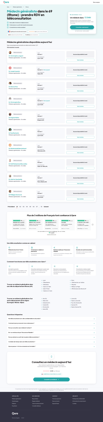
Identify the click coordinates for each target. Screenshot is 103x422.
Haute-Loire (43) (75, 300)
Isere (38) (45, 309)
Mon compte (96, 2)
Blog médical (35, 398)
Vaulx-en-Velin (47, 286)
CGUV (22, 417)
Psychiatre (14, 405)
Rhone (27, 7)
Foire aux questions (56, 398)
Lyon (44, 280)
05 (30, 206)
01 (17, 206)
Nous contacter (55, 401)
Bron (73, 280)
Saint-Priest (46, 288)
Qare (8, 7)
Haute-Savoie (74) (76, 307)
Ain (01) (45, 298)
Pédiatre (14, 403)
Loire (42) (73, 298)
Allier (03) (45, 300)
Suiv (46, 206)
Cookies (74, 403)
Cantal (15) (45, 305)
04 (27, 206)
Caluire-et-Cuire (47, 291)
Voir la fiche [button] (80, 60)
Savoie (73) (74, 305)
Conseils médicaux (36, 405)
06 (33, 206)
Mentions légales (16, 417)
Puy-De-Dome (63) (76, 303)
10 (41, 206)
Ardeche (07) (46, 303)
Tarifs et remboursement (38, 403)
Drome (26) (46, 307)
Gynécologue (15, 401)
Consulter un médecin (50, 379)
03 (23, 206)
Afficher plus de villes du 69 (79, 288)
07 (37, 206)
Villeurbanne (46, 282)
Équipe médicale (36, 401)
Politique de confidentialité (79, 398)
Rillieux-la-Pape (76, 286)
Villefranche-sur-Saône (78, 282)
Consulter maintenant (82, 27)
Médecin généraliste (17, 7)
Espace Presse (55, 403)
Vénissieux (46, 284)
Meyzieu (74, 284)
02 (20, 206)
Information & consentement (79, 401)
